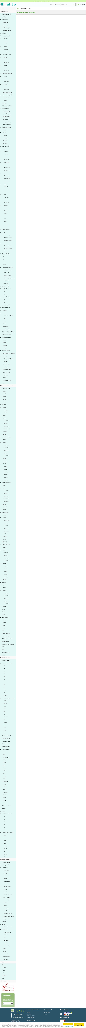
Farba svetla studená (7, 54)
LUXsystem (6, 138)
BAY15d (5, 848)
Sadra (3, 654)
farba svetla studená (7, 240)
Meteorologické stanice (8, 894)
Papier (3, 970)
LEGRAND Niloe (5, 512)
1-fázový (4, 132)
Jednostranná (6, 162)
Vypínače (4, 393)
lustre (4, 382)
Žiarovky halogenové (6, 735)
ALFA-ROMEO (5, 781)
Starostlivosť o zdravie (8, 913)
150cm (5, 173)
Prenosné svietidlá (6, 305)
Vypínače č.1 (6, 420)
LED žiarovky (4, 17)
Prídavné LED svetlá (6, 741)
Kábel (3, 978)
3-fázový (4, 130)
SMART (3, 614)
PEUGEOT (4, 762)
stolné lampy (5, 374)
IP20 (4, 232)
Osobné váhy (6, 908)
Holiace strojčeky (7, 900)
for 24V (3, 811)
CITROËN (4, 784)
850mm (5, 221)
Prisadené (6, 41)
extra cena (3, 8)
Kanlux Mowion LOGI (6, 437)
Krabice (4, 401)
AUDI (4, 751)
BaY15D (5, 703)
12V (3, 256)
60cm (5, 194)
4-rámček (5, 474)
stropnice (4, 377)
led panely (5, 356)
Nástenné (4, 339)
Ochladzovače (6, 870)
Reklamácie (29, 1014)
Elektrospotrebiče (5, 865)
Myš (3, 972)
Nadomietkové (5, 617)
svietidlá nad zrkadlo (7, 380)
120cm (5, 183)
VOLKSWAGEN (5, 757)
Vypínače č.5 (6, 423)
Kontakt (28, 1012)
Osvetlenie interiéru (6, 350)
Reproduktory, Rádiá (7, 932)
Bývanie (3, 924)
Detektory (4, 948)
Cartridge (4, 967)
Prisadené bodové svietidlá (8, 121)
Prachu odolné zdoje (7, 288)
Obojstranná (6, 151)
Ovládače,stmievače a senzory (9, 278)
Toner (3, 964)
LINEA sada (5, 140)
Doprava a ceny (47, 1012)
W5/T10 (5, 722)
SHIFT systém (5, 143)
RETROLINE (4, 541)
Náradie (4, 951)
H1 (4, 665)
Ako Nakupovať (30, 1019)
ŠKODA (4, 760)
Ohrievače (5, 889)
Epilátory (5, 905)
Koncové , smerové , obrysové (8, 698)
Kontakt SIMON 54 (6, 388)
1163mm (5, 224)
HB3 (4, 684)
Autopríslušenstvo (5, 657)
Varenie (5, 883)
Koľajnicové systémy (6, 127)
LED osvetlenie (4, 11)
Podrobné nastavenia (79, 1024)
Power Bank (6, 943)
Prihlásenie (52, 4)
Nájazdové (5, 345)
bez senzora (5, 25)
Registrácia (57, 4)
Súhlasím (68, 1024)
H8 (4, 676)
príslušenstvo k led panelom (9, 358)
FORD (4, 765)
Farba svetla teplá (6, 35)
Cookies (45, 1014)
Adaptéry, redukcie (6, 329)
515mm (5, 216)
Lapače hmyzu (6, 892)
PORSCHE (4, 797)
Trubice (4, 148)
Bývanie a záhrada (5, 859)
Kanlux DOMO (5, 480)
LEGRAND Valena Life (6, 482)
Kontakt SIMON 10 (6, 544)
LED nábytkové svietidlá (7, 105)
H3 (4, 668)
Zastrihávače (6, 902)
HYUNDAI (4, 770)
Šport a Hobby (4, 981)
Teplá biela (6, 154)
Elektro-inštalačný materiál (7, 385)
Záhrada (4, 921)
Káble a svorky (6, 272)
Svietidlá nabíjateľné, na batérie (9, 353)
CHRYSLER (5, 786)
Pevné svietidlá (5, 119)
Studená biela (6, 159)
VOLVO (4, 803)
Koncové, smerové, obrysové (8, 832)
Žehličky (5, 873)
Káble (3, 630)
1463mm (5, 226)
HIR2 (4, 690)
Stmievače (5, 310)
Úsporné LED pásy (6, 253)
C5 (4, 725)
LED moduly (4, 103)
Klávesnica (4, 975)
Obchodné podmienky (31, 1015)
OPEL (4, 773)
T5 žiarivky (6, 205)
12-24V (5, 313)
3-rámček (5, 412)
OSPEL (3, 609)
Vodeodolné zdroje (6, 296)
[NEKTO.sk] (8, 4)
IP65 (4, 243)
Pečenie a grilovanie (7, 886)
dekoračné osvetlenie (7, 369)
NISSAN (4, 778)
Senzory (4, 323)
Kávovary (5, 878)
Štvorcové (5, 38)
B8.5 (4, 719)
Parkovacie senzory (6, 805)
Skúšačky (4, 646)
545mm (5, 218)
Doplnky (3, 856)
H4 (4, 671)
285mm (5, 213)
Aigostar (5, 135)
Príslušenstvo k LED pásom (8, 267)
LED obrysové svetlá (6, 746)
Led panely (4, 33)
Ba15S (5, 727)
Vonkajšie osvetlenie (6, 337)
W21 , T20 (5, 854)
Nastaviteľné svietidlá (7, 116)
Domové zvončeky (6, 945)
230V (4, 261)
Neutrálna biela (7, 156)
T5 (4, 714)
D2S (4, 692)
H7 (4, 673)
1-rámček (5, 410)
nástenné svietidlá (6, 372)
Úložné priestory (6, 959)
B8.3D (5, 706)
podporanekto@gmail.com (18, 1017)
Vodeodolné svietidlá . (7, 113)
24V (3, 259)
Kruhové (5, 46)
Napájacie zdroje (7, 280)
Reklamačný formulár (31, 1020)
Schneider (4, 582)
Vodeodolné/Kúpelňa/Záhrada (8, 331)
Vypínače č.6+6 (6, 428)
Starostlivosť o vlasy (7, 910)
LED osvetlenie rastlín (6, 14)
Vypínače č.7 (6, 447)
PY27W (5, 700)
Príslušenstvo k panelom (7, 92)
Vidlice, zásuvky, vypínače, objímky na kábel (7, 640)
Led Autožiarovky (5, 660)
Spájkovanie (6, 283)
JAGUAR (4, 789)
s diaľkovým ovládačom (8, 315)
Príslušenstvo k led (6, 307)
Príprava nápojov (7, 881)
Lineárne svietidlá (5, 146)
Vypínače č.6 (6, 426)
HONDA (4, 768)
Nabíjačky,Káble (6, 940)
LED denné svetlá (5, 743)
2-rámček (5, 469)
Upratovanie (6, 875)
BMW (4, 754)
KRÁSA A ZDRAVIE (6, 897)
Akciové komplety (6, 111)
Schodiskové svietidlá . (7, 124)
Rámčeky (4, 396)
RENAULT (4, 776)
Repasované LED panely (7, 95)
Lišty (3, 649)
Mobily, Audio (5, 929)
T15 (4, 733)
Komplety (4, 264)
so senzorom (5, 22)
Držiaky (5, 937)
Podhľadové (6, 43)
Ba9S (5, 708)
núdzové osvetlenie (6, 364)
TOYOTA (4, 800)
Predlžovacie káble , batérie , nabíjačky (8, 917)
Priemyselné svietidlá (7, 30)
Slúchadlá (5, 935)
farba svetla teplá (7, 245)
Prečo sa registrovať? (31, 1017)
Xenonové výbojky (6, 738)
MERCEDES (5, 794)
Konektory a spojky (7, 275)
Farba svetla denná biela (7, 73)
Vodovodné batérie (6, 956)
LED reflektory (5, 19)
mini (5, 318)
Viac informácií (69, 1026)
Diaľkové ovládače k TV (7, 926)
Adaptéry (4, 808)
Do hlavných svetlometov (7, 663)
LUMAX (3, 611)
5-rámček (5, 477)
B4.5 (4, 711)
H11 (4, 679)
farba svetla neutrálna (8, 237)
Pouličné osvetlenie (6, 27)
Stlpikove (4, 342)
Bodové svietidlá (5, 108)
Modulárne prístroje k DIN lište (8, 644)
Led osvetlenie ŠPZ (6, 749)
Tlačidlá (4, 399)
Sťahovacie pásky (5, 652)
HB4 (4, 687)
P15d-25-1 (5, 695)
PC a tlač (3, 962)
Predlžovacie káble (6, 636)
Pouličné (4, 347)
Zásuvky (4, 391)
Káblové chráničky (6, 633)
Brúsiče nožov (5, 953)
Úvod (29, 8)
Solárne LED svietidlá (6, 334)
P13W (5, 730)
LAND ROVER (5, 792)
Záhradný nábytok (6, 862)
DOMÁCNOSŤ (5, 867)
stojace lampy (5, 366)
